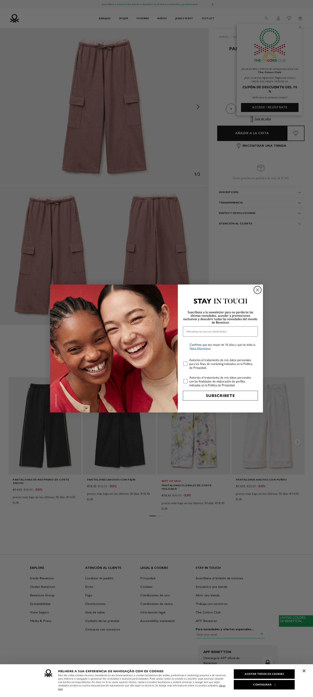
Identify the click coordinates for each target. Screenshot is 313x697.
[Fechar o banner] (304, 670)
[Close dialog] (257, 290)
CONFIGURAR (262, 684)
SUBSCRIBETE (220, 395)
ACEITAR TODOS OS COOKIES (264, 673)
